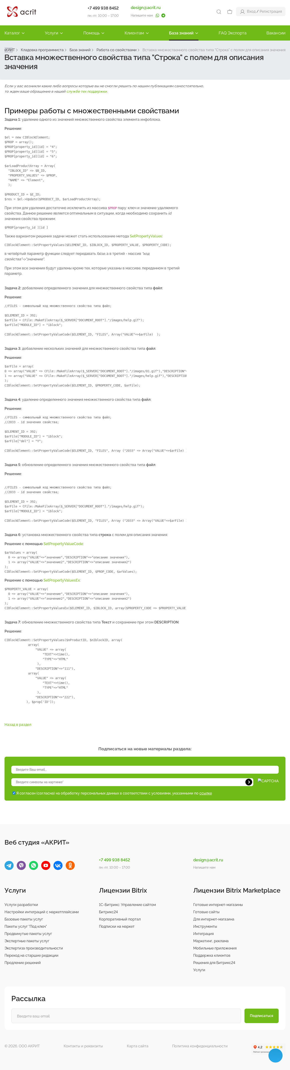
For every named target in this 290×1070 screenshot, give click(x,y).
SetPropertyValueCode (63, 544)
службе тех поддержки (86, 91)
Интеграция (203, 934)
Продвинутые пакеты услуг (28, 934)
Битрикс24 (108, 912)
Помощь (91, 33)
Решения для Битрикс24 (214, 963)
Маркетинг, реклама (211, 941)
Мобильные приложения (215, 948)
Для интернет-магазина (213, 919)
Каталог (12, 33)
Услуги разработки (21, 905)
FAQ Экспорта (232, 33)
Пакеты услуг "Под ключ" (26, 926)
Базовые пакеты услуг (24, 919)
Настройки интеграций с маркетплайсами (42, 912)
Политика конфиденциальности (200, 1046)
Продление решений (23, 963)
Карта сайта (137, 1046)
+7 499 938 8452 (103, 8)
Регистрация (271, 11)
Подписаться (261, 1016)
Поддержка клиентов (211, 955)
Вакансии (275, 33)
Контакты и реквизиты (83, 1046)
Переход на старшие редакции (31, 955)
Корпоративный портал (120, 919)
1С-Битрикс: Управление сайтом (127, 905)
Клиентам (134, 33)
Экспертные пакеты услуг (27, 941)
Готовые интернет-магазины (218, 905)
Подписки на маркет (117, 926)
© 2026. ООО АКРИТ (22, 1046)
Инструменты (205, 926)
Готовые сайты (206, 912)
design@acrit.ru (146, 7)
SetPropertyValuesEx (62, 580)
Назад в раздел (18, 724)
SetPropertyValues (146, 236)
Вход (251, 11)
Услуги (51, 33)
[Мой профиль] (242, 11)
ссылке (205, 793)
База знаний (181, 33)
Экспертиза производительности (34, 948)
